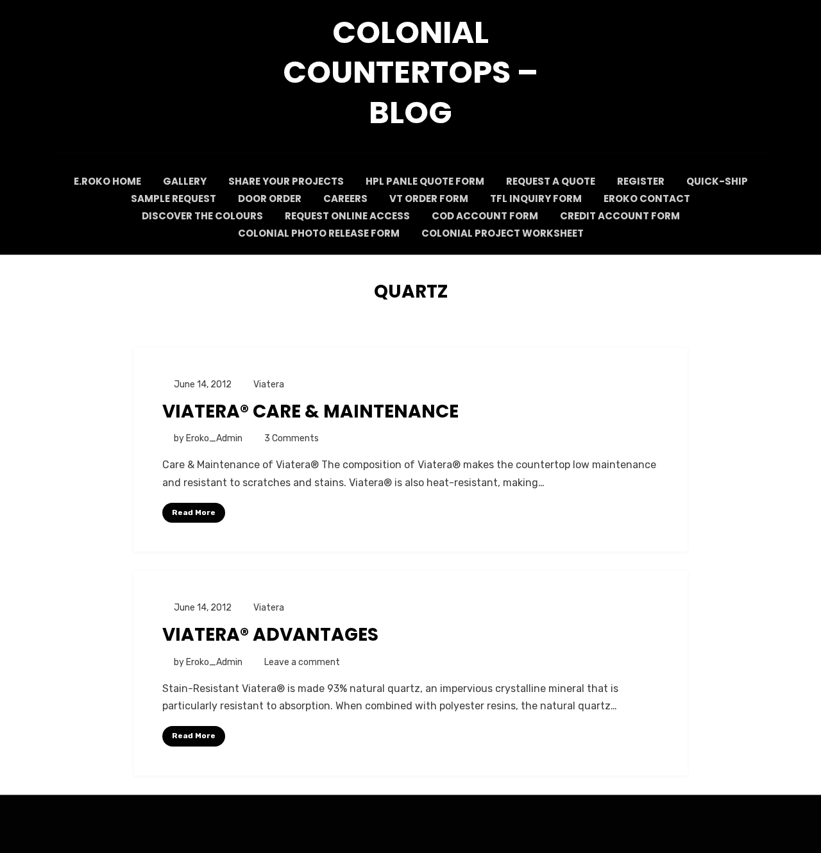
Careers (345, 198)
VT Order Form (428, 198)
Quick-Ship (717, 181)
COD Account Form (485, 216)
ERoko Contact (647, 198)
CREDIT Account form (620, 216)
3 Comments (291, 438)
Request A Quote (550, 181)
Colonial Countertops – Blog (410, 72)
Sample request (173, 198)
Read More (194, 512)
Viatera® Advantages (270, 634)
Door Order (269, 198)
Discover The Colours (202, 216)
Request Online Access (347, 216)
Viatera (268, 384)
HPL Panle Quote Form (425, 181)
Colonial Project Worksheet (502, 233)
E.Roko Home (107, 181)
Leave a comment (302, 662)
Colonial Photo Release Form (319, 233)
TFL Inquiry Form (536, 198)
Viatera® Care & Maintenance (310, 411)
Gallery (185, 181)
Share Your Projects (286, 181)
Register (640, 181)
